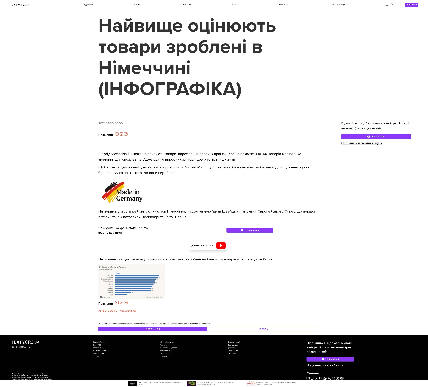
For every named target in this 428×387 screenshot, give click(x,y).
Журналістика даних (168, 342)
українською (27, 377)
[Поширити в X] (121, 134)
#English (96, 356)
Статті (95, 345)
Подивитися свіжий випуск (361, 143)
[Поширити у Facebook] (117, 134)
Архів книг (231, 354)
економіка (128, 311)
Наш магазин (232, 345)
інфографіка (108, 311)
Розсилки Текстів (99, 351)
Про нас (96, 342)
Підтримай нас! (233, 342)
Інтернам (163, 356)
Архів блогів (232, 351)
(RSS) (100, 345)
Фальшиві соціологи (168, 348)
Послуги (163, 345)
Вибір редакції (98, 354)
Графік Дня (231, 348)
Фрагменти (97, 348)
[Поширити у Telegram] (126, 134)
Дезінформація (166, 351)
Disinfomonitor (166, 354)
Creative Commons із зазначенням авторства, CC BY (34, 375)
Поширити (105, 135)
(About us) (103, 342)
